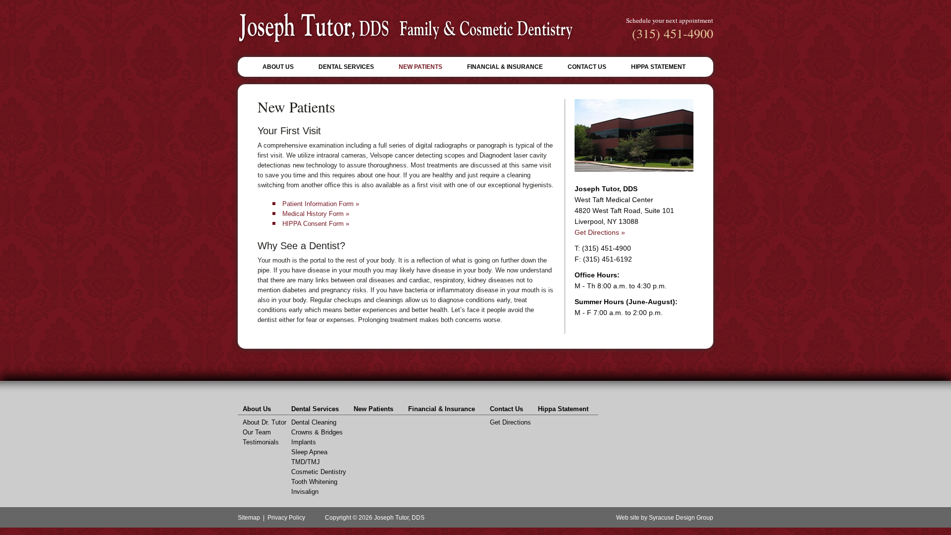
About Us (278, 66)
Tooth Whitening (314, 481)
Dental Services (346, 66)
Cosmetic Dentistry (318, 472)
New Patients (420, 66)
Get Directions (510, 422)
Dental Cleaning (313, 422)
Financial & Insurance (505, 66)
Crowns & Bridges (317, 432)
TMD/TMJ (305, 462)
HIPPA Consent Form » (315, 223)
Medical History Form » (315, 213)
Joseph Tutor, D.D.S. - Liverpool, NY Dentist (406, 28)
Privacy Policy (286, 517)
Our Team (257, 432)
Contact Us (587, 66)
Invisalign (304, 491)
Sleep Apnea (309, 452)
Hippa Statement (658, 66)
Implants (303, 442)
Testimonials (261, 442)
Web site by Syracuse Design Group (664, 517)
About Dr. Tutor (264, 422)
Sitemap (249, 517)
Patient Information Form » (320, 204)
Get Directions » (600, 232)
